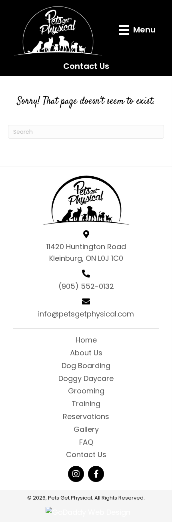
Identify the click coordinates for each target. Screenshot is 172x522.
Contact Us (86, 66)
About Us (86, 353)
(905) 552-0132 (86, 286)
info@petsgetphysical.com (86, 314)
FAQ (86, 442)
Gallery (86, 429)
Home (86, 340)
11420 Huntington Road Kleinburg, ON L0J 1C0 (86, 252)
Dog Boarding (86, 366)
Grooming (86, 391)
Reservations (86, 416)
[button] (76, 474)
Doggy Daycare (86, 378)
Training (86, 404)
